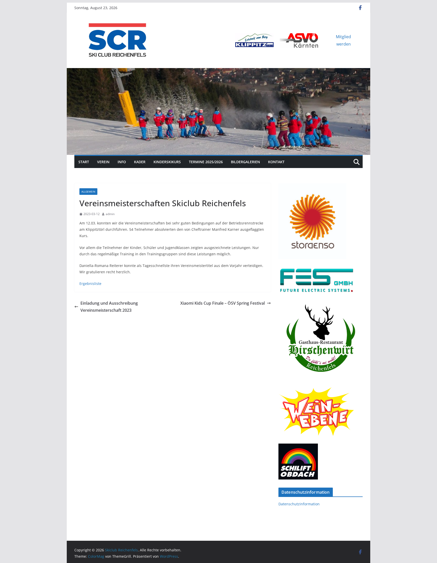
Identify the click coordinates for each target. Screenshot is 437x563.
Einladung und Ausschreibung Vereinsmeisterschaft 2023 (109, 306)
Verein (103, 161)
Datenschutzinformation (299, 504)
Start (83, 161)
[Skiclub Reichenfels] (218, 71)
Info (122, 161)
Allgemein (88, 191)
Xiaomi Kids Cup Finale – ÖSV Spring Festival (222, 303)
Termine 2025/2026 (206, 161)
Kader (139, 161)
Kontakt (276, 161)
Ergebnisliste (90, 283)
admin (110, 214)
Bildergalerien (245, 161)
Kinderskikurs (167, 161)
